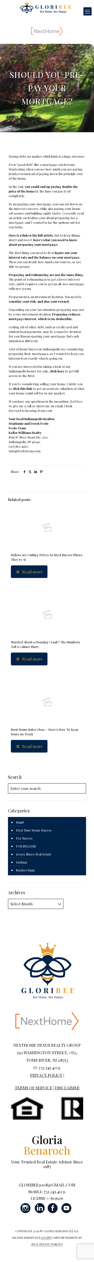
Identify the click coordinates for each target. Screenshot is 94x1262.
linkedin (39, 1208)
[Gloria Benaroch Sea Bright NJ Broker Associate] (45, 7)
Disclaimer (67, 1087)
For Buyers (24, 838)
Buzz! (20, 822)
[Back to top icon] (84, 1252)
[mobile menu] (87, 11)
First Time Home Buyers (34, 830)
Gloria (47, 1144)
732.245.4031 (55, 1191)
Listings (21, 862)
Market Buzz (25, 870)
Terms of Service (33, 1087)
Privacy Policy (46, 1075)
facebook (52, 1208)
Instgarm (25, 1208)
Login (46, 1237)
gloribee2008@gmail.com (47, 1184)
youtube (66, 1208)
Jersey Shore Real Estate (33, 854)
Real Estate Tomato (47, 1244)
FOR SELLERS (26, 846)
